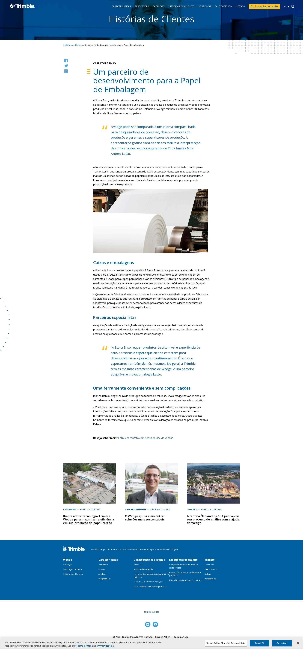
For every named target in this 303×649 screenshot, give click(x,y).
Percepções (142, 6)
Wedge (67, 559)
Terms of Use (181, 636)
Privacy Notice (105, 645)
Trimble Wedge (72, 551)
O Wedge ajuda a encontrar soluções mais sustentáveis (145, 517)
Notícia (240, 6)
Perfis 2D (138, 564)
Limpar (101, 569)
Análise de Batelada (143, 569)
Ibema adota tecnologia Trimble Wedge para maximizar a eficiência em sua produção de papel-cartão (88, 519)
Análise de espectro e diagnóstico (150, 586)
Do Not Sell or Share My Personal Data (225, 643)
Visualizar (103, 564)
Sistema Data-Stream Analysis (148, 581)
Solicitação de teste (264, 6)
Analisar (102, 573)
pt (285, 6)
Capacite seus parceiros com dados (186, 580)
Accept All (282, 643)
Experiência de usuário (183, 559)
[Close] (297, 643)
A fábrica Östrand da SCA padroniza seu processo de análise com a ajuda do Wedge (213, 519)
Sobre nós (204, 6)
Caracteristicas (121, 6)
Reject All (259, 643)
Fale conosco (223, 6)
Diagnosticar (104, 578)
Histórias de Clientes (181, 6)
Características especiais (150, 559)
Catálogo (159, 6)
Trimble (210, 559)
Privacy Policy (162, 636)
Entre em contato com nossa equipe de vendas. (146, 438)
